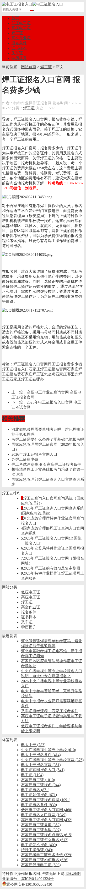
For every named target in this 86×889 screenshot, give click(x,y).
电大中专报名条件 (41, 755)
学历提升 (19, 58)
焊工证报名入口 (15, 369)
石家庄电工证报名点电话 (46, 835)
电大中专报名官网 (41, 765)
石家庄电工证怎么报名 (44, 840)
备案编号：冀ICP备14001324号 (28, 879)
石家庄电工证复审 (41, 825)
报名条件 (19, 43)
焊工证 (17, 33)
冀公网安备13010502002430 (29, 884)
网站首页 (28, 67)
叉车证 (17, 53)
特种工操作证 (37, 850)
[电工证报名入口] (32, 4)
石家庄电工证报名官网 (45, 800)
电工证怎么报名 (39, 845)
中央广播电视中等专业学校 (48, 750)
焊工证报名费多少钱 (65, 364)
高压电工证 (21, 28)
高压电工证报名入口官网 (46, 820)
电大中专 (33, 745)
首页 (15, 18)
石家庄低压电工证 (41, 865)
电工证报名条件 (39, 805)
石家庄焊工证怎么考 (38, 374)
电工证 (32, 775)
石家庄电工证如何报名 (44, 860)
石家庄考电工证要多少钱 (46, 855)
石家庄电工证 (38, 780)
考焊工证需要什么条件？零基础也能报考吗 (47, 439)
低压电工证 (21, 23)
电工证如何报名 (39, 795)
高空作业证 (21, 38)
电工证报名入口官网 (43, 815)
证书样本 (19, 48)
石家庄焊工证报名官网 (48, 369)
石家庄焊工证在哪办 (27, 379)
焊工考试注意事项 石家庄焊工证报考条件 (46, 464)
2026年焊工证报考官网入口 (34, 454)
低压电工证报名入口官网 (46, 810)
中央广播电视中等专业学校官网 (52, 760)
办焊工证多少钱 (24, 459)
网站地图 (73, 874)
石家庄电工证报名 (41, 785)
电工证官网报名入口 (42, 770)
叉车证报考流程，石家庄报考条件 (49, 711)
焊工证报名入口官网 (30, 364)
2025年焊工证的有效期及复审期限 (51, 568)
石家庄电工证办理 (41, 830)
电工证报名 (35, 790)
